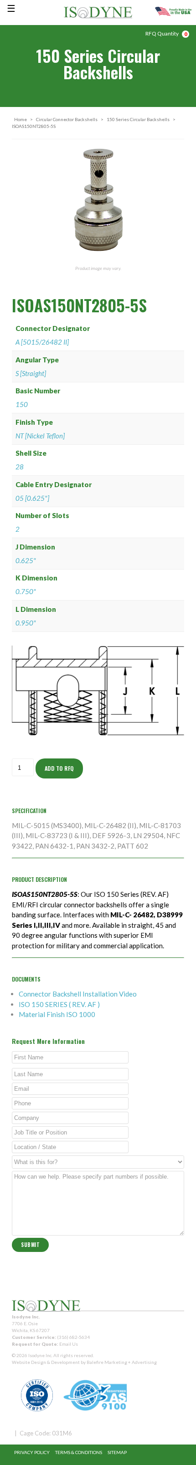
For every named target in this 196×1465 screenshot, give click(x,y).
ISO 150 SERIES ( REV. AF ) (59, 1004)
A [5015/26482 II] (42, 342)
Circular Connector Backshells (67, 119)
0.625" (25, 560)
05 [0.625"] (32, 498)
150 (21, 404)
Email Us (68, 1344)
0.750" (25, 591)
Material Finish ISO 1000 (57, 1014)
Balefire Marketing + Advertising (122, 1362)
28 (19, 467)
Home (20, 119)
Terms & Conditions (78, 1452)
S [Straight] (30, 373)
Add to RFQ (59, 768)
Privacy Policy (32, 1452)
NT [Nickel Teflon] (40, 436)
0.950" (25, 623)
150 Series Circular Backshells (138, 119)
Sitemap (117, 1452)
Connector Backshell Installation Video (78, 994)
